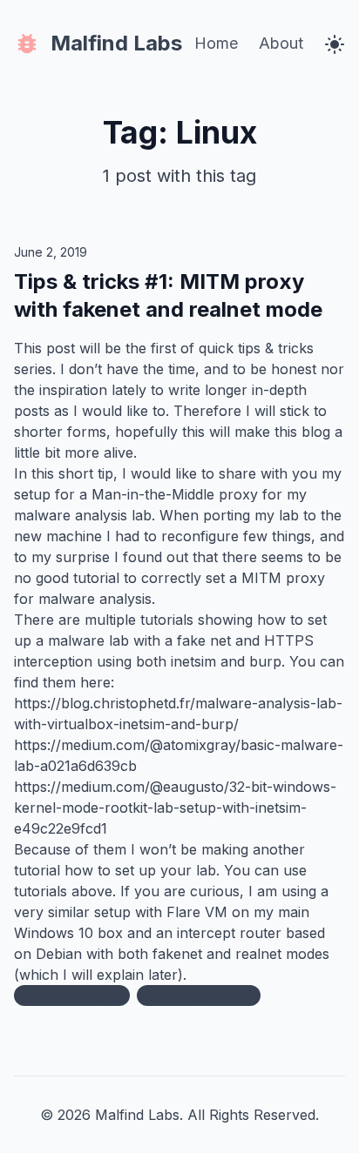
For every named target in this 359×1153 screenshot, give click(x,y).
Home (216, 43)
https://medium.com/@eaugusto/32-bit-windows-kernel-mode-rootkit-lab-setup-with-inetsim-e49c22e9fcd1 (175, 807)
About (281, 43)
